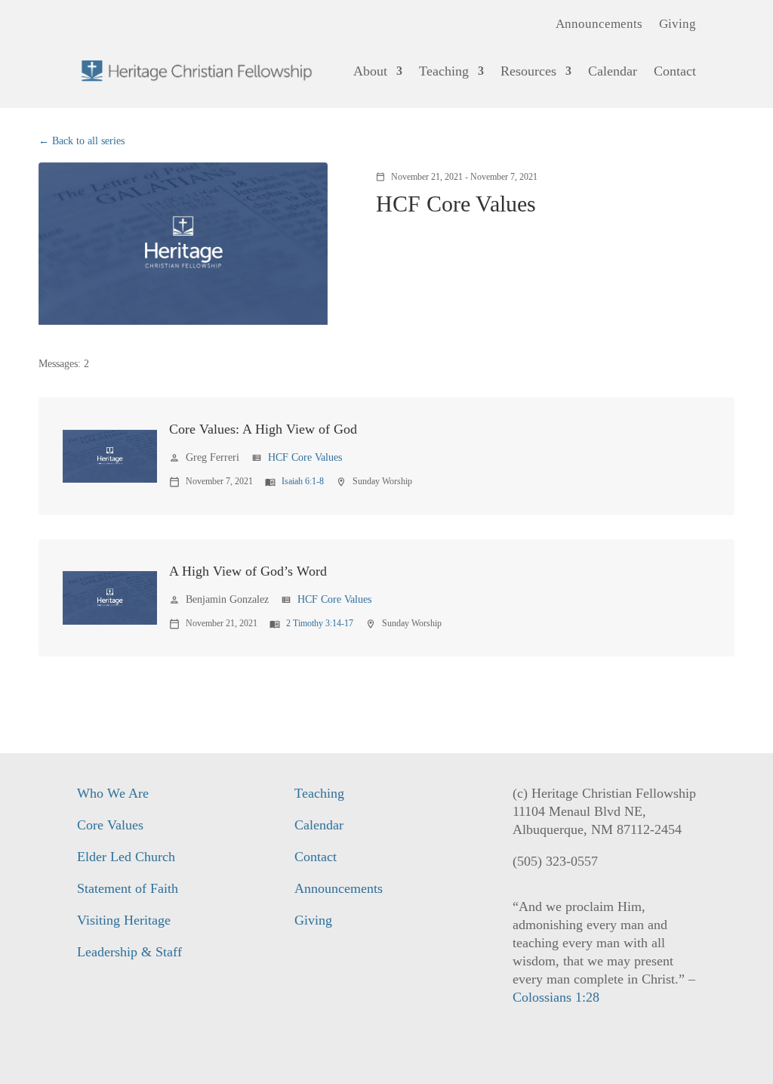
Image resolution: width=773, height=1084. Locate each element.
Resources (528, 71)
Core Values (110, 824)
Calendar (612, 71)
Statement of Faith (127, 888)
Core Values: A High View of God (263, 429)
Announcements (599, 25)
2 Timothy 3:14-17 (319, 623)
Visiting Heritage (124, 920)
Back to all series (88, 141)
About (370, 71)
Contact (675, 71)
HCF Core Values (305, 457)
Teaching (444, 71)
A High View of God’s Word (248, 571)
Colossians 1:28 (556, 997)
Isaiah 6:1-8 (303, 481)
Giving (677, 25)
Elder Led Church (126, 856)
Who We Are (113, 793)
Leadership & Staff (129, 951)
